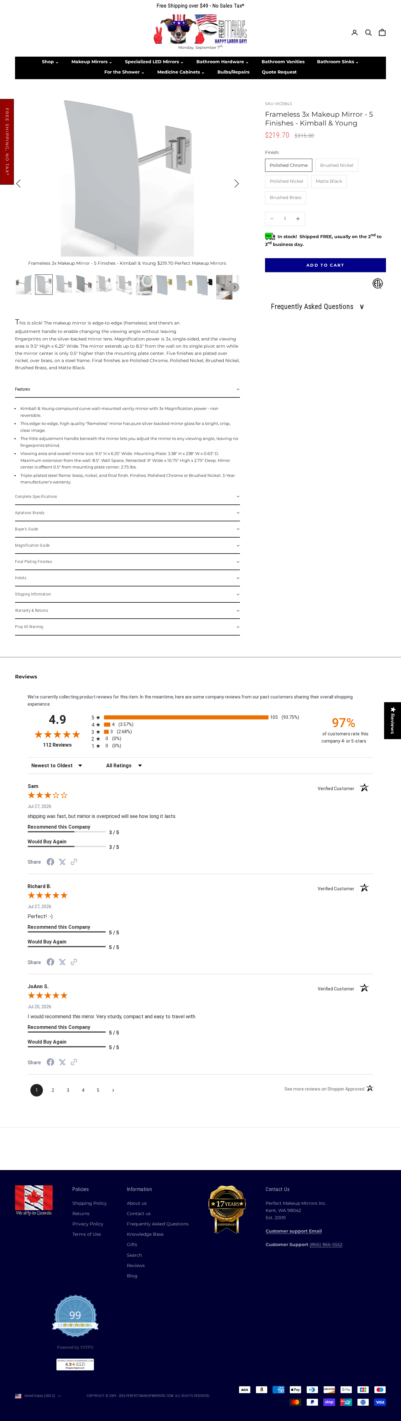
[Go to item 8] (164, 285)
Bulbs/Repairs (233, 72)
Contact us (139, 1213)
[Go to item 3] (64, 284)
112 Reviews (65, 745)
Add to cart (325, 265)
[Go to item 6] (124, 284)
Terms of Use (86, 1234)
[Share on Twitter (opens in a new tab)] (62, 862)
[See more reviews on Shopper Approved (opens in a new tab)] (73, 862)
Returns (81, 1213)
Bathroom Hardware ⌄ (222, 61)
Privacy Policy (87, 1224)
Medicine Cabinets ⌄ (181, 72)
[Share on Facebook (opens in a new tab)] (50, 862)
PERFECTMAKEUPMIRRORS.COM (150, 1396)
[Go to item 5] (104, 283)
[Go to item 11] (224, 287)
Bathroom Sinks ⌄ (338, 61)
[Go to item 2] (44, 284)
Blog (132, 1276)
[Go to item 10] (204, 285)
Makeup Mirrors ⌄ (91, 61)
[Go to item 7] (144, 285)
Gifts (132, 1244)
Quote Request (279, 72)
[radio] (201, 717)
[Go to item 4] (84, 283)
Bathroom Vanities (283, 61)
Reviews (136, 1265)
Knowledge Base (145, 1234)
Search (134, 1255)
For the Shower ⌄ (124, 72)
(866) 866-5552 (326, 1244)
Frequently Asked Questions (158, 1224)
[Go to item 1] (24, 284)
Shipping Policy (89, 1203)
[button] (127, 389)
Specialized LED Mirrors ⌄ (154, 61)
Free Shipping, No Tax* (7, 142)
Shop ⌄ (50, 61)
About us (137, 1203)
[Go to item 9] (184, 283)
